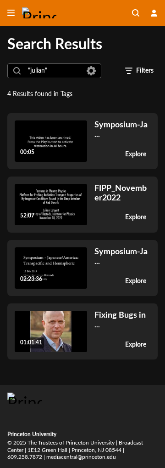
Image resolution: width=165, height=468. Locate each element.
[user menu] (154, 13)
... (121, 129)
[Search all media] (135, 13)
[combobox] (54, 70)
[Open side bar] (11, 13)
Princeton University (31, 434)
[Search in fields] (91, 70)
